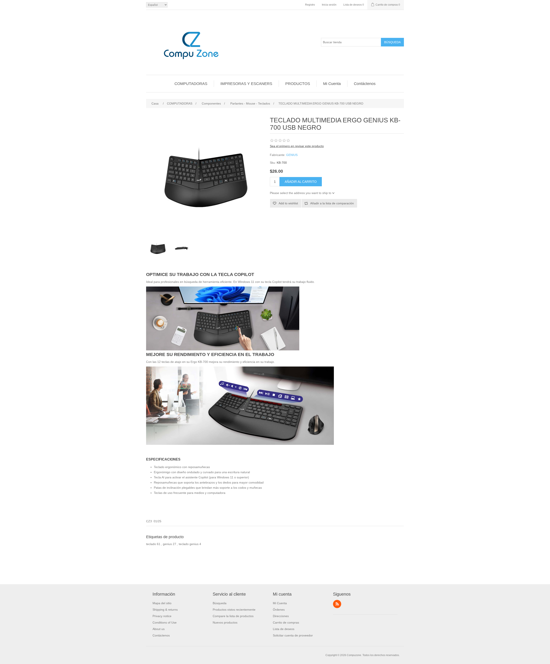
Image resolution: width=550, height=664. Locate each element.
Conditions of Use (165, 622)
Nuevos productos (225, 622)
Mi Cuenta (332, 84)
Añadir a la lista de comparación (332, 203)
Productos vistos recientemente (234, 609)
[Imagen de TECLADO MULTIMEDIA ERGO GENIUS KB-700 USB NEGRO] (158, 248)
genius (167, 544)
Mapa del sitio (162, 603)
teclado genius (189, 544)
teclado (151, 544)
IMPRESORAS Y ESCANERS (246, 84)
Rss (337, 604)
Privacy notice (162, 616)
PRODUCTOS (297, 84)
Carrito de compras (286, 622)
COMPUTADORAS (190, 84)
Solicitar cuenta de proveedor (293, 635)
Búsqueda (392, 42)
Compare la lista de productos (233, 616)
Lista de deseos (283, 629)
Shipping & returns (165, 609)
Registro (310, 4)
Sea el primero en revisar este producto (297, 146)
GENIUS (292, 155)
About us (159, 629)
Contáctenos (365, 84)
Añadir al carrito (301, 181)
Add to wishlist (288, 203)
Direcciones (281, 616)
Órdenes (279, 609)
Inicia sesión (329, 4)
